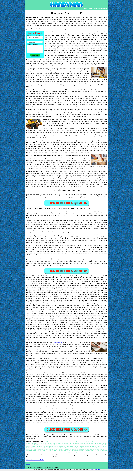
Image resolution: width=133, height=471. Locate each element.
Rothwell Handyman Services (78, 447)
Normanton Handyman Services (34, 443)
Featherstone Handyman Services (92, 450)
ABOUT (85, 8)
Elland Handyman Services (93, 447)
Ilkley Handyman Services (61, 446)
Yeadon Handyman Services (43, 452)
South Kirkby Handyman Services (41, 444)
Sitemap (28, 464)
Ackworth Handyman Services (62, 447)
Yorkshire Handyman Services (94, 449)
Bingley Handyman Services (92, 446)
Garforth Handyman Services (58, 452)
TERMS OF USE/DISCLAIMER (100, 8)
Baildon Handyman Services (77, 446)
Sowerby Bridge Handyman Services (84, 443)
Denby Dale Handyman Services (45, 450)
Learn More (93, 469)
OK (99, 469)
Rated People (57, 342)
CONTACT (90, 8)
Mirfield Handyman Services (61, 450)
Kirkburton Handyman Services (59, 449)
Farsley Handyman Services (83, 441)
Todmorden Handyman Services (66, 443)
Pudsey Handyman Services (50, 443)
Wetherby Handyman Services (58, 444)
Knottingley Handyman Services (45, 447)
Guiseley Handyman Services (92, 444)
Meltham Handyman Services (44, 449)
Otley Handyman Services (52, 441)
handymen (97, 353)
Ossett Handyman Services (76, 450)
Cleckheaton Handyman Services (75, 444)
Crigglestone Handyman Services (75, 452)
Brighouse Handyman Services (45, 446)
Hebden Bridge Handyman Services (77, 449)
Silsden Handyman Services (68, 441)
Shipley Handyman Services (99, 441)
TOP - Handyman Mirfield (35, 460)
